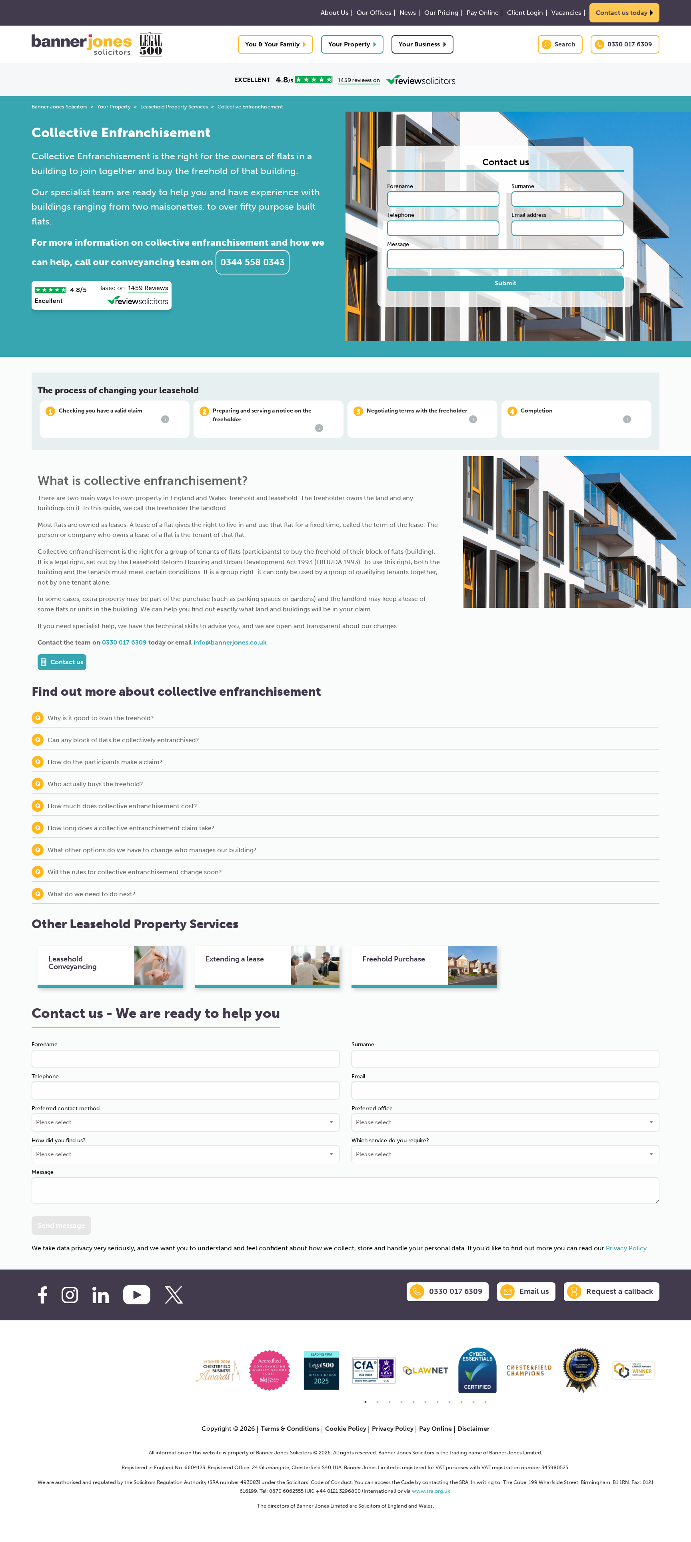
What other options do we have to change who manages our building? (152, 850)
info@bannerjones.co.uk (230, 642)
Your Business (419, 44)
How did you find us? (59, 1140)
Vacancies (566, 13)
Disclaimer (473, 1428)
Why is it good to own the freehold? (101, 718)
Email (358, 1076)
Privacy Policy (626, 1248)
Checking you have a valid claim (112, 415)
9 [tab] (461, 1402)
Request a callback (619, 1291)
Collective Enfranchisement (250, 106)
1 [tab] (365, 1402)
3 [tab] (389, 1402)
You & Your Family (272, 44)
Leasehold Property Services (174, 106)
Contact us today (621, 12)
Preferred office (372, 1108)
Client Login (525, 13)
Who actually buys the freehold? (95, 784)
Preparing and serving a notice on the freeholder (266, 419)
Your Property (349, 44)
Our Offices (374, 13)
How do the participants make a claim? (105, 762)
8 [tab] (449, 1402)
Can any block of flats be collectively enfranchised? (123, 740)
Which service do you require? (390, 1140)
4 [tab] (401, 1402)
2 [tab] (377, 1402)
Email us (534, 1291)
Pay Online (483, 13)
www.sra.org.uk (431, 1491)
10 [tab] (473, 1402)
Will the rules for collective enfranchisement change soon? (135, 872)
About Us (334, 13)
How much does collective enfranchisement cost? (122, 806)
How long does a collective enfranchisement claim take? (131, 828)
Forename (400, 186)
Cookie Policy (345, 1428)
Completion (574, 415)
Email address (528, 215)
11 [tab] (485, 1402)
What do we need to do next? (92, 894)
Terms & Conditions (290, 1428)
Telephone (400, 215)
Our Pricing (441, 13)
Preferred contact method (66, 1108)
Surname (522, 186)
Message (398, 244)
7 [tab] (437, 1402)
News (407, 13)
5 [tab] (413, 1402)
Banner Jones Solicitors (60, 106)
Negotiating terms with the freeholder (420, 415)
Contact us (66, 662)
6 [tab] (425, 1402)
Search (565, 44)
